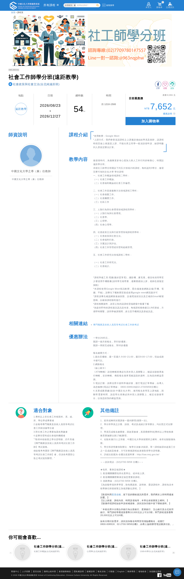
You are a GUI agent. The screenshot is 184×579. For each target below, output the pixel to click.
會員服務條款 (65, 571)
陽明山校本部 (50, 571)
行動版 (112, 571)
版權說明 (91, 571)
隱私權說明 (79, 571)
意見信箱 (116, 494)
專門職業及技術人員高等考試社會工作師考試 (116, 325)
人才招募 (26, 571)
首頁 (13, 12)
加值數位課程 (155, 571)
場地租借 (142, 571)
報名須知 (102, 571)
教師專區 (131, 571)
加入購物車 (150, 121)
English (121, 571)
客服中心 (15, 571)
